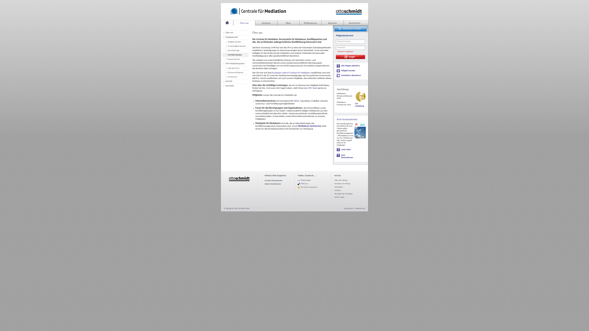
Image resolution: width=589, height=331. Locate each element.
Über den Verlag (340, 180)
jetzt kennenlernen (347, 156)
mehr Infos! (346, 150)
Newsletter (338, 187)
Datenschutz (360, 208)
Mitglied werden (348, 71)
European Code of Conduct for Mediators (291, 73)
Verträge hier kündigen (343, 194)
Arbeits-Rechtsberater (273, 184)
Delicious (304, 184)
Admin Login (339, 197)
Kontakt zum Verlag (342, 184)
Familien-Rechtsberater (273, 181)
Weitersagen (306, 180)
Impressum (348, 208)
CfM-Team (313, 88)
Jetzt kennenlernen (347, 119)
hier (263, 88)
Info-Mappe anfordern (350, 66)
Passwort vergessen (345, 52)
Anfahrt (337, 190)
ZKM (296, 101)
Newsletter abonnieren (351, 75)
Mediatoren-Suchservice (309, 126)
